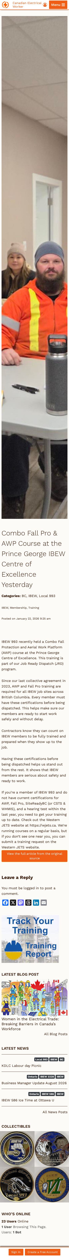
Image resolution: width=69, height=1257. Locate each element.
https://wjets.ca (43, 825)
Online (15, 1221)
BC (24, 596)
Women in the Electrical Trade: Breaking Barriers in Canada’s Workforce (30, 1024)
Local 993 (47, 596)
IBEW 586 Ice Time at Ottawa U (28, 1100)
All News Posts (55, 1112)
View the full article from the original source (34, 856)
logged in (31, 888)
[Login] (45, 5)
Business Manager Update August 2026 (34, 1083)
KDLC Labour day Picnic (21, 1066)
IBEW (32, 596)
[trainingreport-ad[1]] (34, 939)
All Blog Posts (55, 1034)
